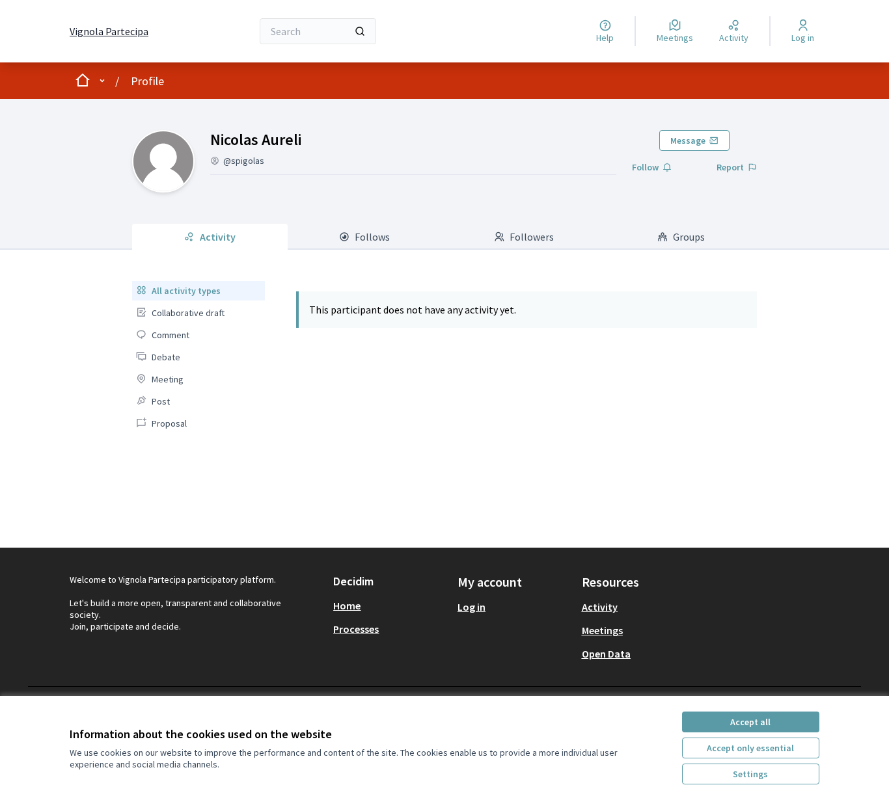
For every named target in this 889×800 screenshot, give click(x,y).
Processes (356, 628)
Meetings (602, 630)
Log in (472, 606)
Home (347, 605)
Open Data (606, 653)
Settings (750, 774)
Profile (147, 80)
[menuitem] (198, 290)
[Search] (359, 31)
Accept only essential (750, 748)
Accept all (750, 722)
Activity (600, 606)
